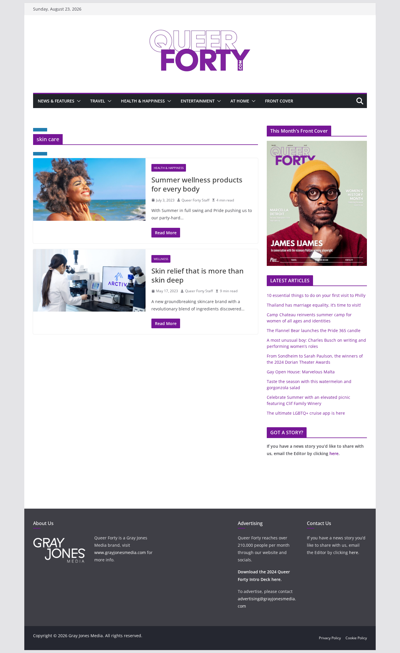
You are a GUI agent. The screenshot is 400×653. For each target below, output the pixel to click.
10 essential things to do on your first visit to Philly (316, 295)
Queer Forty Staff (195, 200)
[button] (77, 101)
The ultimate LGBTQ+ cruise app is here (306, 413)
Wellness (161, 259)
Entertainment (198, 101)
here (334, 453)
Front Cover (279, 101)
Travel (97, 101)
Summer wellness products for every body (196, 184)
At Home (239, 101)
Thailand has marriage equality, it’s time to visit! (314, 305)
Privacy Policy (330, 637)
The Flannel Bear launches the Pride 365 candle (313, 330)
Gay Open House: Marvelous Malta (301, 372)
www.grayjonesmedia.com (120, 552)
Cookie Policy (356, 637)
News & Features (56, 101)
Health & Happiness (143, 101)
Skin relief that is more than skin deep (197, 275)
